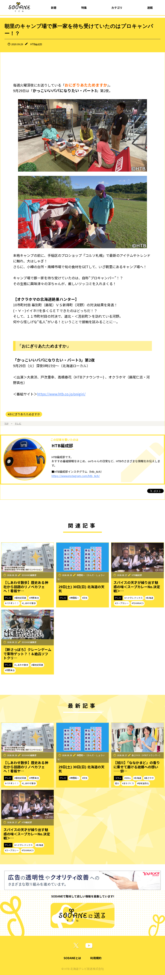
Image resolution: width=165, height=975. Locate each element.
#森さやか (149, 777)
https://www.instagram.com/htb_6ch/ (76, 476)
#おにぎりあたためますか (24, 414)
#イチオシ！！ (12, 603)
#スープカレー (122, 603)
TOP (6, 423)
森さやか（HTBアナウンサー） (146, 755)
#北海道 (149, 597)
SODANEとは (72, 958)
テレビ (18, 423)
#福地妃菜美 (20, 597)
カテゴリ (116, 8)
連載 (150, 8)
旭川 (117, 783)
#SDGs (127, 777)
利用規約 (95, 958)
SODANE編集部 (29, 575)
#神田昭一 (74, 597)
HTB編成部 (36, 44)
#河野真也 (34, 597)
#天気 (84, 597)
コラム (118, 777)
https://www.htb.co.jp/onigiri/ (61, 393)
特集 (84, 8)
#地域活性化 (143, 783)
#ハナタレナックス (133, 597)
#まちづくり (128, 783)
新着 (54, 8)
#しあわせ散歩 (29, 603)
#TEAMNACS (138, 603)
